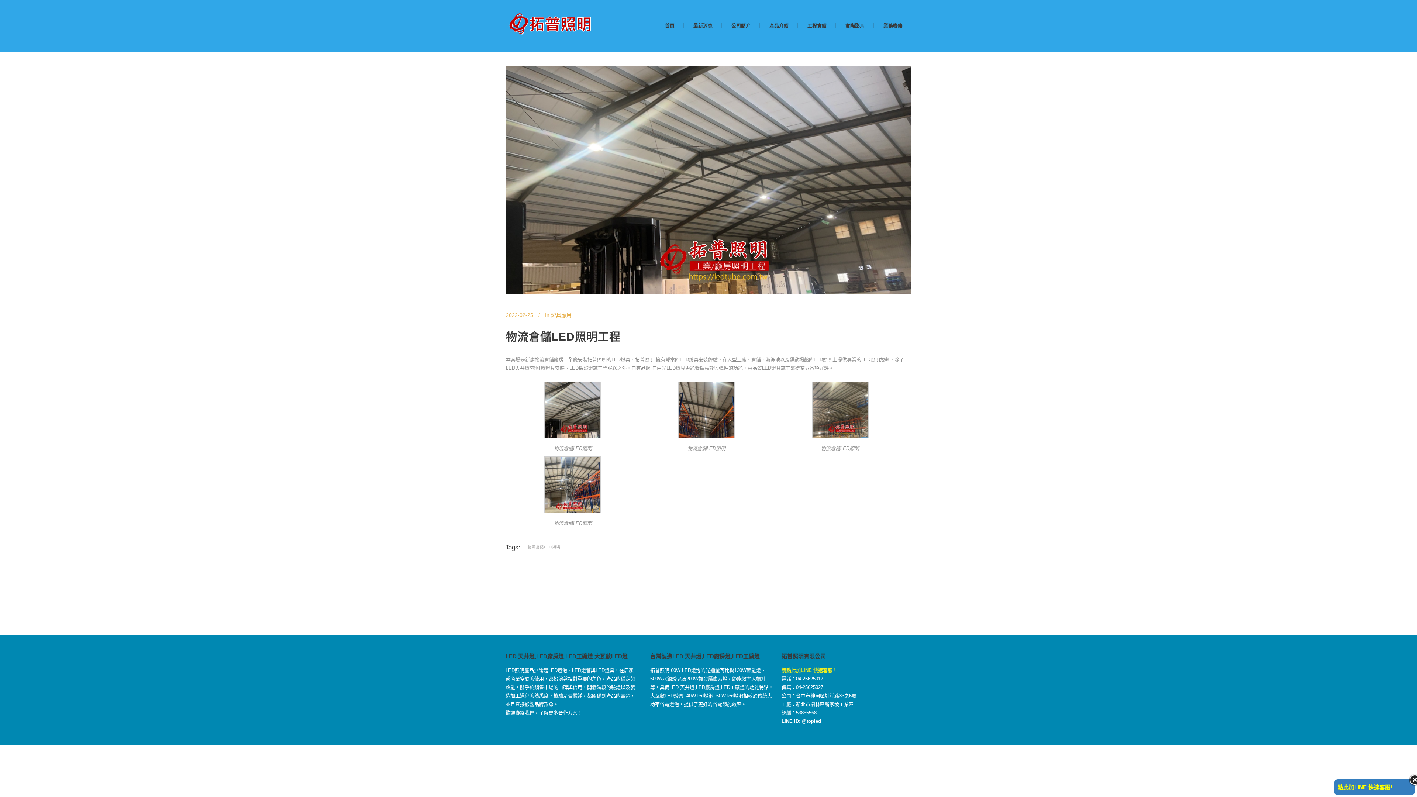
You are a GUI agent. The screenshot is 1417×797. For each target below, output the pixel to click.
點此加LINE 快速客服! (1365, 787)
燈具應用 (561, 315)
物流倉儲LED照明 (544, 547)
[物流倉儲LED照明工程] (708, 180)
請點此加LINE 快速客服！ (809, 670)
